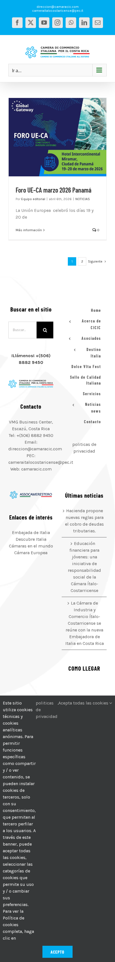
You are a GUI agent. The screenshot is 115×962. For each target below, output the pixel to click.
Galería (64, 137)
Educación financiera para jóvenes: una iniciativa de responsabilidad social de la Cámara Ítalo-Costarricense (84, 567)
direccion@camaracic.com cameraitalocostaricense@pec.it (57, 9)
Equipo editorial (33, 199)
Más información (29, 230)
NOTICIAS (82, 199)
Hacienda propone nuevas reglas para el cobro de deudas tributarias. (84, 520)
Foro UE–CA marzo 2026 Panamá (50, 137)
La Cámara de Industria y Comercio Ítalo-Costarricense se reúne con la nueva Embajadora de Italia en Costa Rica (84, 623)
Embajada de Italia (31, 532)
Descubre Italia (31, 539)
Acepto (57, 951)
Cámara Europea (30, 552)
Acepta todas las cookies (83, 703)
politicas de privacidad (47, 709)
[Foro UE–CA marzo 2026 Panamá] (57, 137)
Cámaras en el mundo (31, 546)
